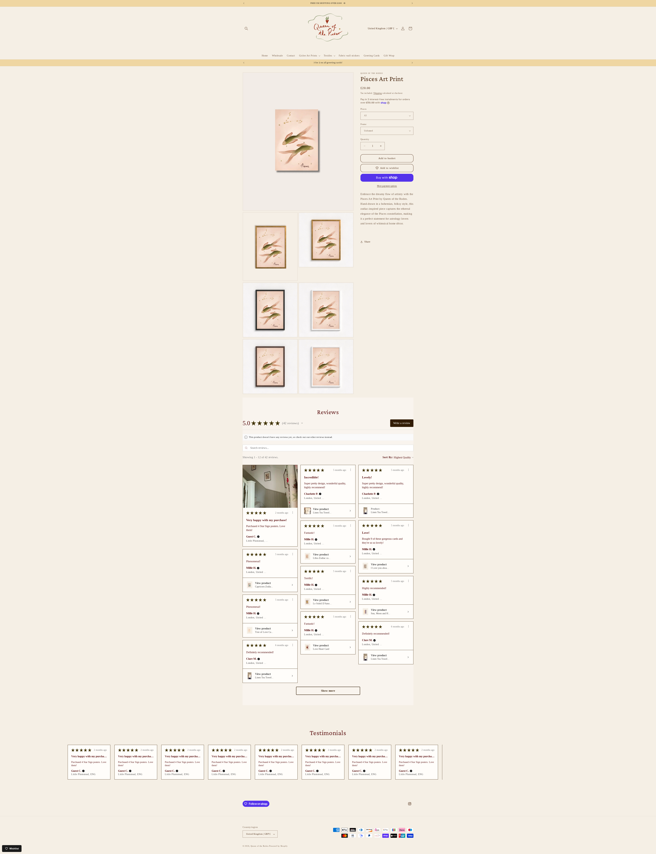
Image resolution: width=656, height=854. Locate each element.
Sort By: (387, 457)
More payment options (387, 186)
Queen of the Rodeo (260, 846)
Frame (363, 124)
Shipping (377, 93)
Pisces (363, 109)
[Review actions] (292, 512)
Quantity (364, 139)
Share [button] (367, 241)
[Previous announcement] (244, 3)
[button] (246, 28)
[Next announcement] (412, 3)
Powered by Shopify (278, 846)
